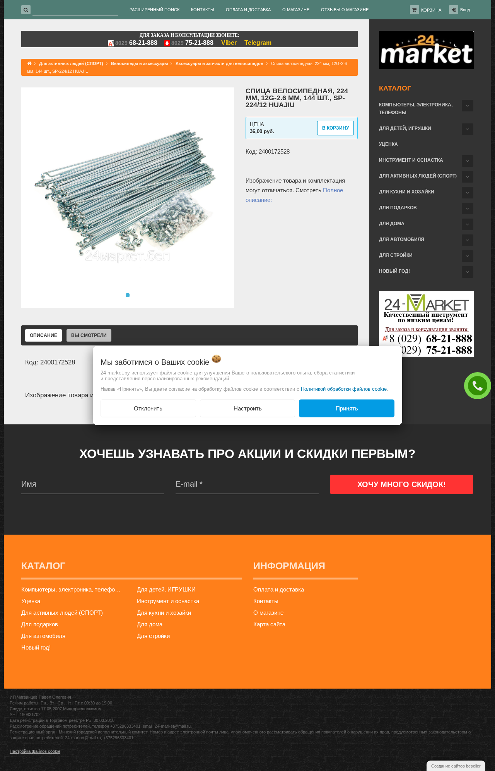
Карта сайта (269, 624)
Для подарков (398, 207)
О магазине (268, 612)
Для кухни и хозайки (406, 192)
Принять (347, 408)
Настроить (248, 408)
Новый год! (394, 271)
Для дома (392, 223)
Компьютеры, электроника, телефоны (415, 108)
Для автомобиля (401, 239)
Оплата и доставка (278, 589)
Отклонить (148, 408)
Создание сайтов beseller (456, 766)
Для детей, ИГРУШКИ (405, 128)
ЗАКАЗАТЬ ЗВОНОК (479, 385)
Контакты (265, 601)
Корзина (431, 10)
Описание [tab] (43, 335)
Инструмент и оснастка (411, 160)
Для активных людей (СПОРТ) (418, 176)
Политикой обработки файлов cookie (344, 388)
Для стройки (396, 255)
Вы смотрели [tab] (89, 335)
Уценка (388, 144)
